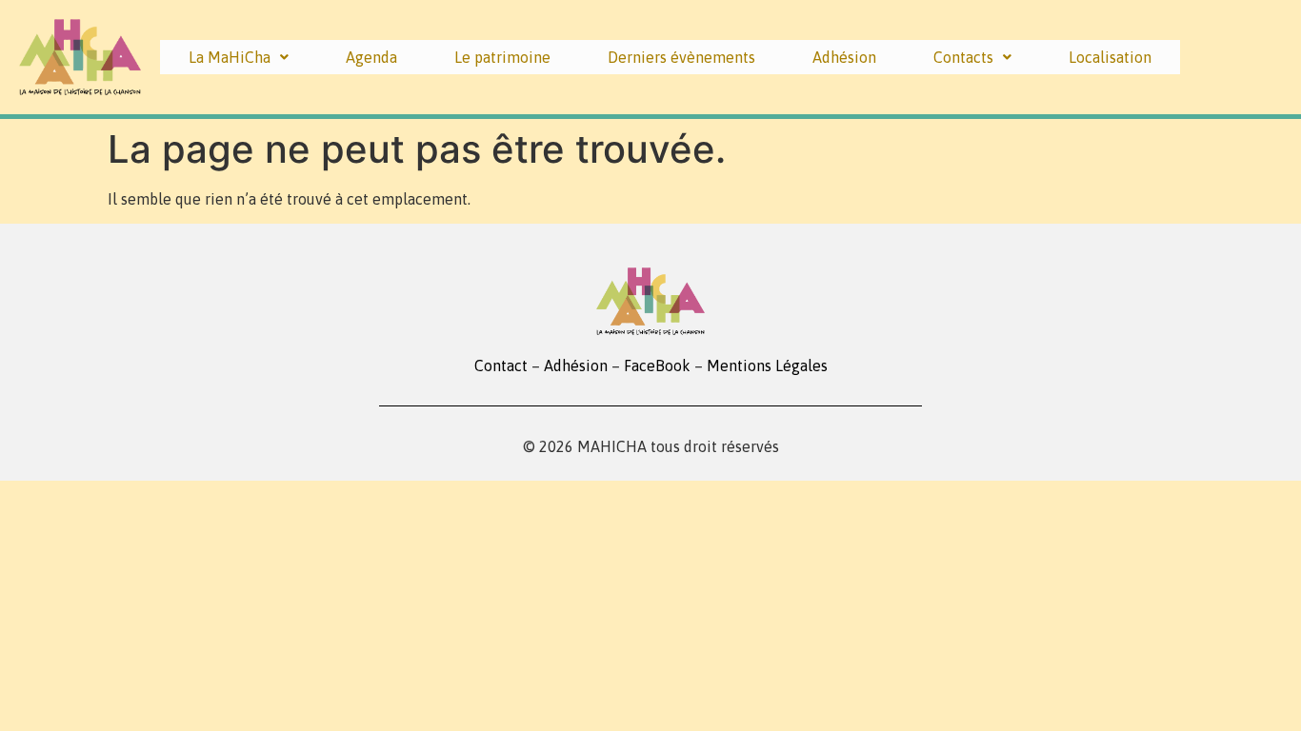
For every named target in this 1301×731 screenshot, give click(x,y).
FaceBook (657, 365)
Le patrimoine (502, 57)
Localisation (1110, 57)
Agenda (371, 57)
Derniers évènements (681, 57)
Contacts (963, 57)
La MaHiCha (229, 57)
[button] (238, 57)
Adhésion (844, 57)
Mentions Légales (767, 365)
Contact (501, 365)
